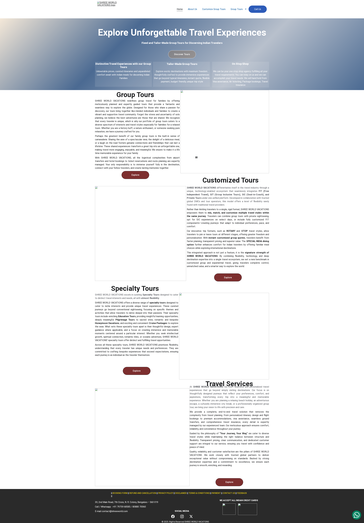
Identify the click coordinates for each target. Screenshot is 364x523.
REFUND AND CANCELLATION (142, 493)
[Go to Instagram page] (182, 516)
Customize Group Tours (214, 9)
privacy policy (165, 493)
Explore (135, 175)
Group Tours (237, 9)
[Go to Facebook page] (173, 516)
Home (180, 9)
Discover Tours (182, 54)
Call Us (257, 9)
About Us (192, 9)
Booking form (120, 493)
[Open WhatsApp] (356, 515)
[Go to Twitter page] (191, 516)
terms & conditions (199, 493)
